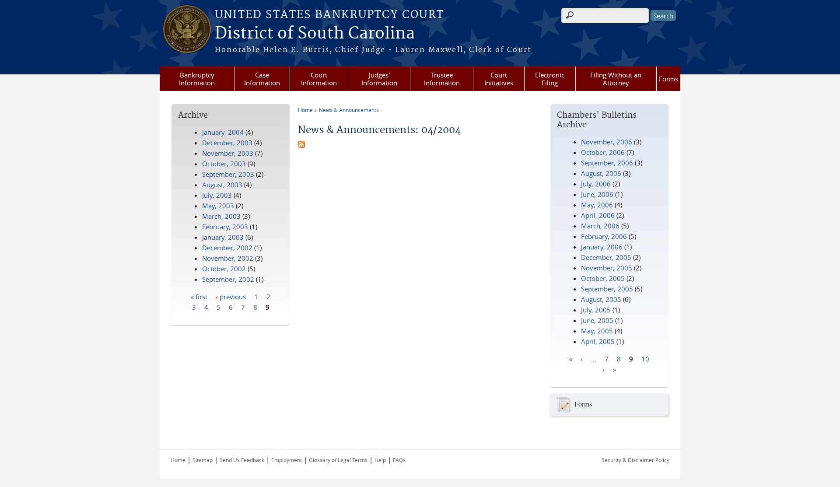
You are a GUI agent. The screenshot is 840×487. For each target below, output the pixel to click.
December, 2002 (227, 247)
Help (380, 459)
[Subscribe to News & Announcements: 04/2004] (301, 145)
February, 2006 (604, 236)
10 (645, 358)
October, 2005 (603, 278)
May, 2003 (218, 205)
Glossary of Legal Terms (338, 459)
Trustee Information (442, 78)
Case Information (262, 78)
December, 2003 (227, 142)
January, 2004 (223, 132)
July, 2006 (596, 183)
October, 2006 (603, 152)
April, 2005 (598, 341)
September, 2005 (607, 288)
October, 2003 (224, 163)
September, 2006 (607, 162)
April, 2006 (598, 215)
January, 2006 (602, 246)
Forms (668, 78)
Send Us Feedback (242, 459)
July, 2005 (596, 309)
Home (305, 109)
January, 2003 (223, 237)
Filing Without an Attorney (615, 78)
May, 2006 (597, 204)
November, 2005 (606, 267)
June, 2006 (597, 194)
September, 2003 (228, 174)
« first (199, 296)
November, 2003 (227, 153)
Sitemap (202, 459)
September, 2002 (228, 279)
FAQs (399, 459)
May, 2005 (597, 330)
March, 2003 (221, 216)
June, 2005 (597, 320)
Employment (286, 459)
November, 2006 (606, 141)
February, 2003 (225, 226)
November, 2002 (227, 258)
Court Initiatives (498, 78)
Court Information (319, 78)
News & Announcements (349, 109)
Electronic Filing (549, 78)
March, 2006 (600, 225)
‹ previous (231, 296)
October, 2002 (224, 268)
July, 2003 (217, 195)
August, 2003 (222, 184)
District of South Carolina (315, 34)
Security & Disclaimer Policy (635, 459)
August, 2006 (601, 173)
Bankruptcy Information (197, 78)
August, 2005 (601, 299)
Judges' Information (379, 78)
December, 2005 (606, 257)
